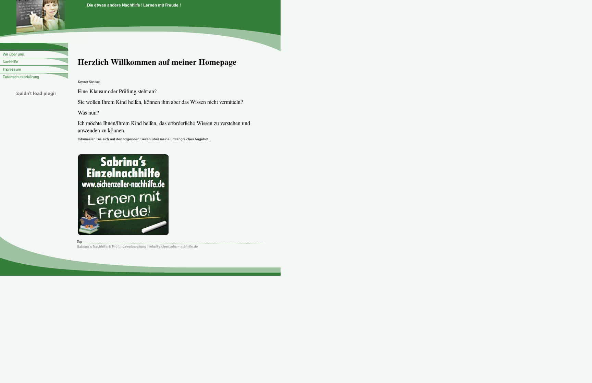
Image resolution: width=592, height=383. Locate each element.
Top (79, 241)
